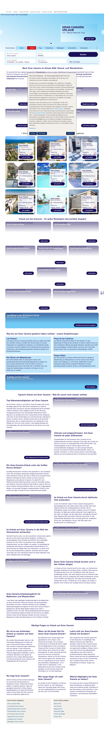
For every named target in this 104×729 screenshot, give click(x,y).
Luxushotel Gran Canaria (15, 706)
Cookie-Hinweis (58, 109)
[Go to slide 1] (51, 43)
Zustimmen (70, 133)
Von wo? (40, 53)
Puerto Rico (58, 716)
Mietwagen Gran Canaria (15, 721)
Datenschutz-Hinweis (39, 113)
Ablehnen (33, 133)
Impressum (32, 128)
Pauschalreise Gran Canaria (16, 711)
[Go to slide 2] (52, 43)
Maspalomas (58, 709)
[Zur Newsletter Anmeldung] (102, 294)
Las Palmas (57, 706)
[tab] (10, 48)
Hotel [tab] (21, 48)
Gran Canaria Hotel (13, 703)
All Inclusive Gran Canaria (15, 714)
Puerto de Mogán (59, 714)
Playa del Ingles (59, 711)
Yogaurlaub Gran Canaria (15, 716)
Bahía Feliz (57, 703)
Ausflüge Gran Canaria (14, 719)
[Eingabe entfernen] (31, 55)
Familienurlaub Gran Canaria (16, 709)
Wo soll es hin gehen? (13, 53)
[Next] (102, 32)
